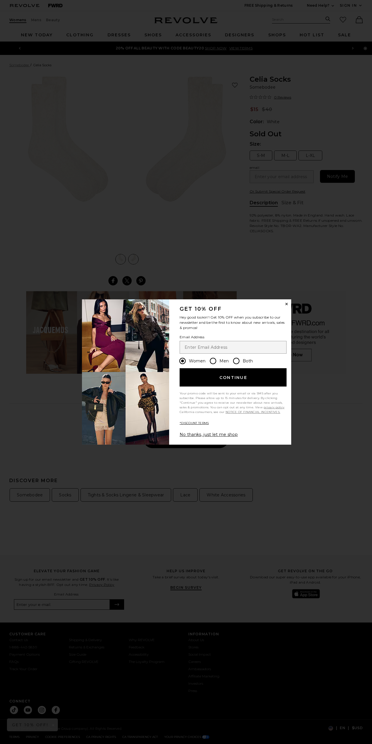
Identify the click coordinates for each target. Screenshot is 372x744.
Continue (233, 377)
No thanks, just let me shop (209, 434)
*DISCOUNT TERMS (194, 423)
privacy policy (274, 407)
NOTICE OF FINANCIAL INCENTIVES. (253, 412)
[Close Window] (286, 304)
